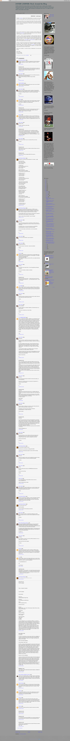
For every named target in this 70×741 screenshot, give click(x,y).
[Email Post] (30, 55)
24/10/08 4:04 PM (21, 334)
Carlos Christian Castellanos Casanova (24, 674)
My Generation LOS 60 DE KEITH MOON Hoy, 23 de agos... (49, 222)
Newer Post (17, 732)
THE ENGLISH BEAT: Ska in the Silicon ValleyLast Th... (50, 233)
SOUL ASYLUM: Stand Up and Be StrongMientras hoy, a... (50, 219)
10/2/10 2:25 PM (21, 501)
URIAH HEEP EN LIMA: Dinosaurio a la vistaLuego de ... (50, 229)
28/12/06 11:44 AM (21, 80)
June (46, 246)
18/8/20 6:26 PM (21, 703)
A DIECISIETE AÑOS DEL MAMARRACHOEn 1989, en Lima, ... (50, 236)
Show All (54, 287)
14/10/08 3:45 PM (21, 290)
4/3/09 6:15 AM (21, 475)
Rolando (20, 99)
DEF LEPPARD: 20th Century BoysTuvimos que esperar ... (50, 208)
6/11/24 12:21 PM (21, 719)
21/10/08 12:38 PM (21, 314)
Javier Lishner (21, 73)
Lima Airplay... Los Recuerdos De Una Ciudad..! (49, 280)
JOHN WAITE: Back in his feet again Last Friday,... (50, 231)
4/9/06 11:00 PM (21, 64)
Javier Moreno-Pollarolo (22, 60)
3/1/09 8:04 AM (21, 400)
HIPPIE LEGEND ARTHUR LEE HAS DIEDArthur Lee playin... (50, 242)
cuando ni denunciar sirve (48, 277)
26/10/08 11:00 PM (21, 357)
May (46, 247)
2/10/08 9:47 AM (21, 274)
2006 (46, 190)
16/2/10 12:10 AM (21, 545)
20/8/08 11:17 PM (21, 217)
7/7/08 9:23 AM (21, 126)
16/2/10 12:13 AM (21, 554)
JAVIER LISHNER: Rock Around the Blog (31, 3)
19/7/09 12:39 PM (21, 483)
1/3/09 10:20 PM (21, 443)
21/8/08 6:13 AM (21, 250)
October (47, 194)
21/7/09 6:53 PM (21, 493)
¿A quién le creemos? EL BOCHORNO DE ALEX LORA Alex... (50, 204)
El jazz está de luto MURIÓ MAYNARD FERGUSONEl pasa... (50, 217)
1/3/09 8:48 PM (21, 429)
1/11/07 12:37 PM (21, 86)
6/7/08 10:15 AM (21, 119)
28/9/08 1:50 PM (21, 261)
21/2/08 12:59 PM (21, 105)
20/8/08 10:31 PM (21, 205)
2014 (46, 182)
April (46, 248)
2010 (46, 185)
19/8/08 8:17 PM (21, 155)
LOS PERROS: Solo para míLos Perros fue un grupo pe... (50, 214)
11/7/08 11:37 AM (21, 144)
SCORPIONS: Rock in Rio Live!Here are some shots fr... (50, 240)
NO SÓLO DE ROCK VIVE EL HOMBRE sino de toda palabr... (50, 201)
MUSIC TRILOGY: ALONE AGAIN (51, 257)
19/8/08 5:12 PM (21, 150)
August (47, 196)
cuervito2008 (20, 285)
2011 (46, 183)
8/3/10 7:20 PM (21, 566)
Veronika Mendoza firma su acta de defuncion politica (51, 272)
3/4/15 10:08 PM (21, 680)
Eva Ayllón (33, 44)
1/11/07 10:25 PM (21, 96)
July (46, 244)
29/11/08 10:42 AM (21, 386)
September (47, 195)
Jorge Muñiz (26, 39)
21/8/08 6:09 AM (21, 233)
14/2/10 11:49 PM (21, 520)
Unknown (20, 114)
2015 (46, 181)
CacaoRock (46, 263)
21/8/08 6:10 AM (21, 240)
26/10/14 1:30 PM (21, 630)
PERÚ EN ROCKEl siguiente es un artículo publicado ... (50, 206)
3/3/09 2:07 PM (21, 451)
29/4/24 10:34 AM (21, 713)
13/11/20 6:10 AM (21, 708)
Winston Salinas (21, 683)
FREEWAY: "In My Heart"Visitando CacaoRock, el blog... (50, 199)
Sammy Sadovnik (31, 39)
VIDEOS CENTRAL (21, 83)
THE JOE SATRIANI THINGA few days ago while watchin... (50, 238)
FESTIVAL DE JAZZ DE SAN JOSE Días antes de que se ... (50, 226)
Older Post (40, 732)
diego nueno (20, 478)
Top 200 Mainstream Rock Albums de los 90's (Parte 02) (51, 282)
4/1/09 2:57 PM (21, 414)
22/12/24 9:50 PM (21, 726)
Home (29, 732)
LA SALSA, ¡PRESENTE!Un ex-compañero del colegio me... (50, 224)
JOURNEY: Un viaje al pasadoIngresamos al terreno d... (50, 211)
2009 (46, 186)
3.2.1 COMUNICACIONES (22, 317)
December (47, 191)
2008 (46, 187)
